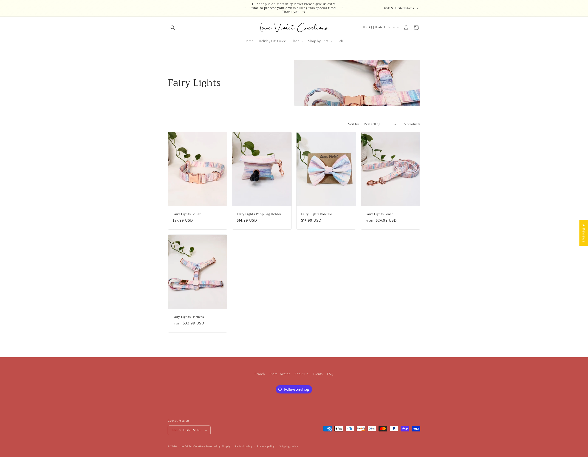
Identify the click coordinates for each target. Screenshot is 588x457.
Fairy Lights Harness (188, 317)
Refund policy (243, 446)
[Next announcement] (343, 8)
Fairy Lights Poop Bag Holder (259, 214)
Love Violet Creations (192, 446)
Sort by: (353, 124)
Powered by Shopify (218, 446)
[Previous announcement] (245, 8)
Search (259, 374)
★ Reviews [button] (584, 232)
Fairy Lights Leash (379, 214)
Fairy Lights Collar (186, 214)
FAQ (330, 374)
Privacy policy (266, 446)
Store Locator (279, 374)
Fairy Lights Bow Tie (316, 214)
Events (318, 374)
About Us (301, 374)
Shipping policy (288, 446)
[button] (173, 28)
